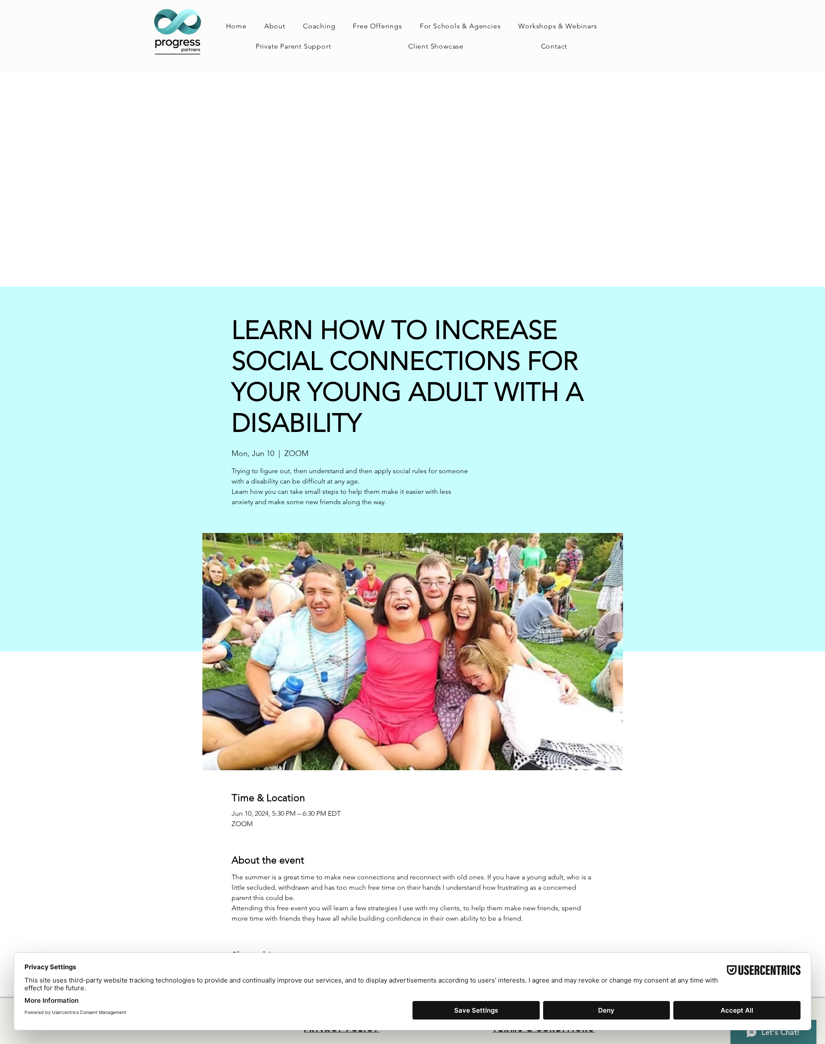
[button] (319, 26)
